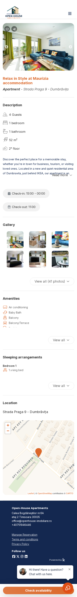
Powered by (55, 560)
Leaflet (31, 493)
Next (73, 47)
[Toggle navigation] (70, 13)
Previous (9, 47)
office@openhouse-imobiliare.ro (32, 520)
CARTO (69, 493)
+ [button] (8, 425)
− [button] (8, 431)
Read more (60, 175)
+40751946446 (21, 524)
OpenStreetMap (45, 493)
